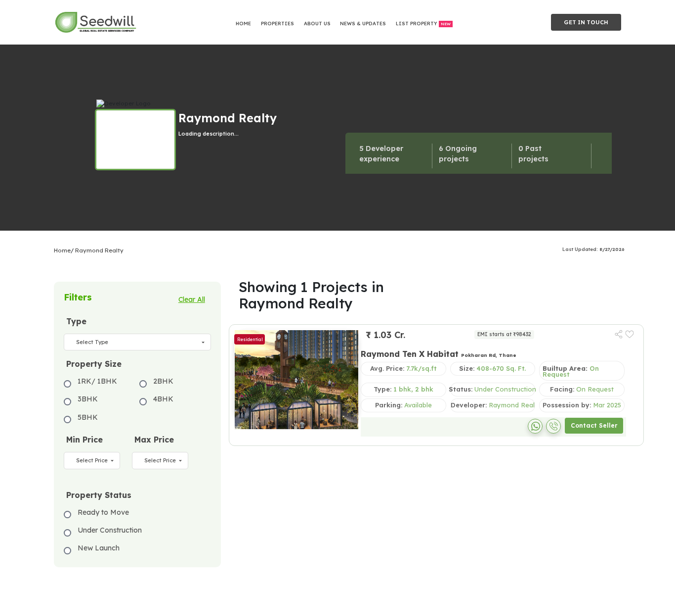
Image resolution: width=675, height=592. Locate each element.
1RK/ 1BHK (97, 381)
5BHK (88, 417)
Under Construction (110, 530)
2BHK (163, 381)
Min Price (84, 439)
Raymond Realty (99, 250)
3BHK (88, 399)
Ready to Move (103, 512)
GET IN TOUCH (586, 22)
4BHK (163, 399)
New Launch (99, 547)
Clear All (191, 299)
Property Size (94, 364)
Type (76, 321)
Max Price (154, 439)
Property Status (98, 495)
